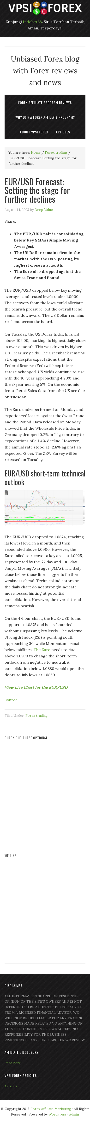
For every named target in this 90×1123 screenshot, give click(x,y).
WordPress (57, 1114)
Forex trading (36, 715)
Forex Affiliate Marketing (50, 1109)
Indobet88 (32, 21)
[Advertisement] (45, 791)
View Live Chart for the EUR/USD (36, 687)
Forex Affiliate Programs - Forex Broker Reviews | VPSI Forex (45, 8)
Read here (13, 1063)
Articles (11, 1086)
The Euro (42, 649)
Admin (74, 1114)
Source (11, 699)
